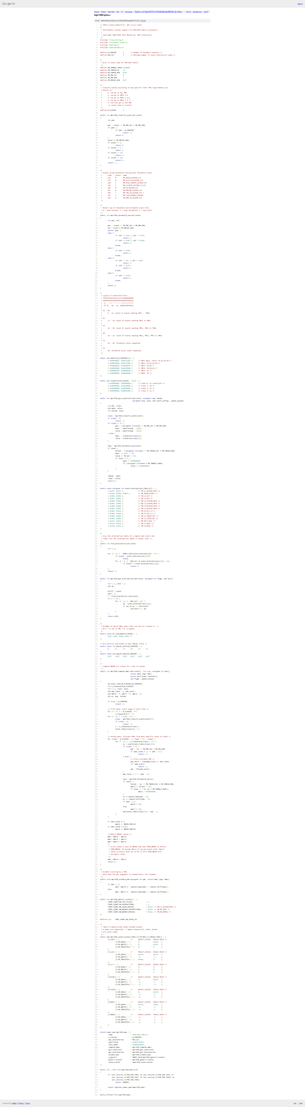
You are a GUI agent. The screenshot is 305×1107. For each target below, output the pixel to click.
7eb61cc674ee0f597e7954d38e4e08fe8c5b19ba (158, 11)
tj (122, 11)
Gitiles (14, 1103)
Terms (27, 1103)
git (117, 11)
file (143, 21)
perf (206, 11)
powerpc (197, 11)
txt (295, 1103)
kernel (111, 11)
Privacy (21, 1103)
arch (188, 11)
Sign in (300, 4)
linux (96, 11)
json (301, 1103)
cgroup (128, 11)
